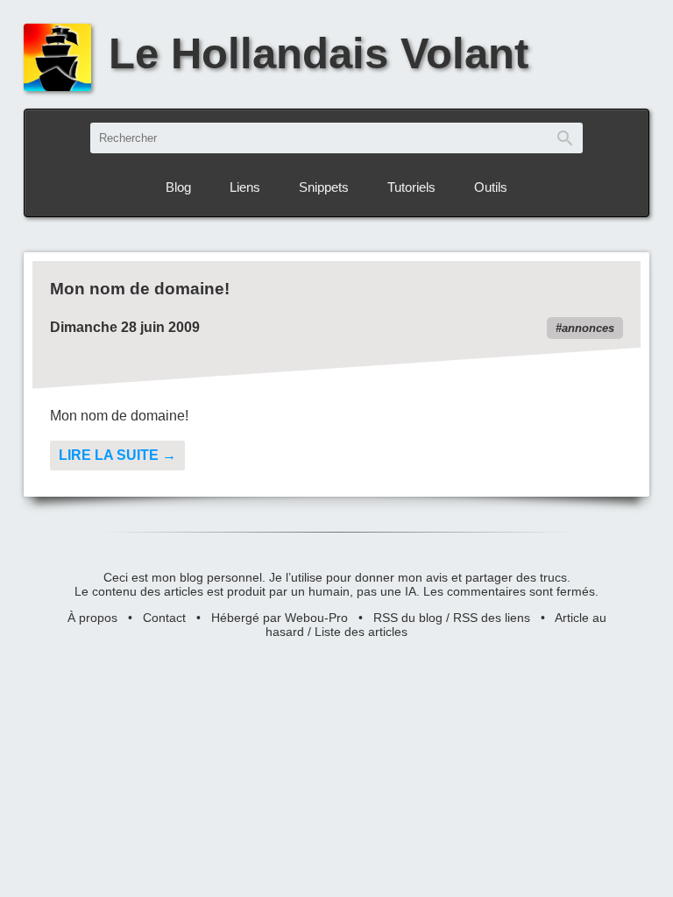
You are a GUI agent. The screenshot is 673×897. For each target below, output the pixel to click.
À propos (92, 618)
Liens (245, 187)
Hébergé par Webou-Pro (279, 618)
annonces (588, 328)
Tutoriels (411, 187)
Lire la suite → (117, 455)
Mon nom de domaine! (140, 288)
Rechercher (565, 138)
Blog (178, 187)
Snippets (324, 187)
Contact (164, 618)
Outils (490, 187)
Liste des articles (361, 632)
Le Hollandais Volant (318, 53)
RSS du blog (408, 618)
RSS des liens (491, 618)
